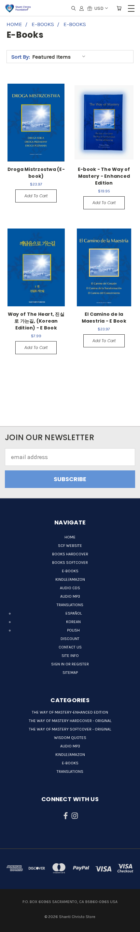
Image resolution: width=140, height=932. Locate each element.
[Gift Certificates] (89, 8)
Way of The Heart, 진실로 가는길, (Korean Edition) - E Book (36, 321)
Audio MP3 (70, 596)
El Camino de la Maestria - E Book (104, 317)
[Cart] (119, 8)
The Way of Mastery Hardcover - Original (70, 720)
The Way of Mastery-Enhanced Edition (70, 712)
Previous (11, 920)
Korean (73, 621)
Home (70, 537)
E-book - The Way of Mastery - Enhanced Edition (104, 176)
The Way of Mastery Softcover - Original (70, 729)
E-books (70, 571)
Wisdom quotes (70, 737)
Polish (73, 630)
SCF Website (70, 545)
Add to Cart (36, 196)
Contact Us (70, 647)
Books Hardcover (70, 554)
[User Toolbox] (81, 8)
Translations (70, 605)
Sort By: (20, 56)
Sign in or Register (70, 664)
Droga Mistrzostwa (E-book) (36, 172)
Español (73, 613)
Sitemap (70, 672)
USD (99, 8)
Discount (70, 638)
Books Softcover (70, 562)
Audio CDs (70, 588)
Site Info (70, 655)
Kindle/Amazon (70, 579)
